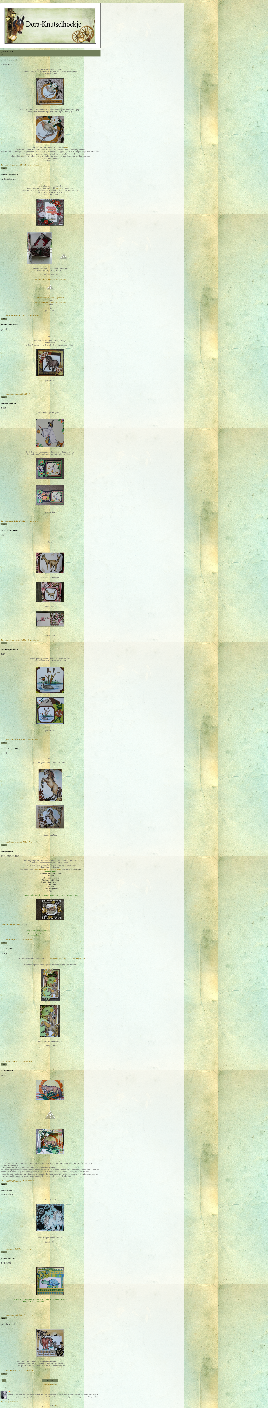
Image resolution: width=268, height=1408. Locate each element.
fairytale (58, 188)
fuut (3, 653)
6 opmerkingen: (29, 1315)
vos (3, 1075)
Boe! (3, 407)
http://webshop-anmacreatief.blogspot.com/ (50, 302)
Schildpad (6, 1262)
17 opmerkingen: (33, 165)
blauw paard (7, 1194)
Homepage (50, 1380)
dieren (4, 953)
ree (2, 534)
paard (4, 329)
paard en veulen (9, 1324)
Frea (66, 147)
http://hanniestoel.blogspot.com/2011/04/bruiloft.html (69, 958)
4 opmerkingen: (28, 1249)
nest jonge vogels (10, 855)
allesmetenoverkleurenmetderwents (47, 869)
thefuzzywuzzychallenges (10, 924)
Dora (11, 1392)
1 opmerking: (28, 1370)
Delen (4, 168)
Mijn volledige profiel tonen (9, 1402)
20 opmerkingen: (34, 394)
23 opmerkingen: (33, 315)
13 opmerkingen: (33, 739)
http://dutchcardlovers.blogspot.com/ (50, 298)
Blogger (57, 1406)
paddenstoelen (8, 179)
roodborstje (7, 64)
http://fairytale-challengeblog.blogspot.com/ (50, 279)
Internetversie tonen (50, 1384)
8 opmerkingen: (28, 1181)
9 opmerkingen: (33, 640)
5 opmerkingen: (28, 1061)
